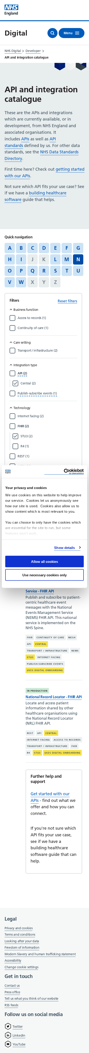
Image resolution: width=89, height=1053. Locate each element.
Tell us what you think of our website (31, 998)
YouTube (19, 1044)
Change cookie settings (21, 967)
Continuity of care (50, 637)
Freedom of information (22, 947)
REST (30, 733)
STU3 (30, 657)
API (29, 644)
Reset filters (67, 301)
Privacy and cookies (18, 928)
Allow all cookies (44, 562)
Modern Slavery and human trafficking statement (40, 954)
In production (37, 690)
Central (41, 644)
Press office (12, 992)
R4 (28, 752)
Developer (33, 51)
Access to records (67, 739)
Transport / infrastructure (47, 650)
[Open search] (52, 33)
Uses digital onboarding (45, 670)
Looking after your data (22, 941)
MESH (72, 637)
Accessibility (13, 960)
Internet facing (48, 657)
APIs (25, 139)
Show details (64, 547)
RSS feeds (11, 1005)
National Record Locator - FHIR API (54, 697)
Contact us (12, 985)
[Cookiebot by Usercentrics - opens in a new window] (64, 472)
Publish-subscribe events (45, 663)
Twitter (18, 1027)
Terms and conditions (20, 934)
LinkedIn (19, 1035)
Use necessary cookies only (44, 575)
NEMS (75, 650)
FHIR (30, 637)
